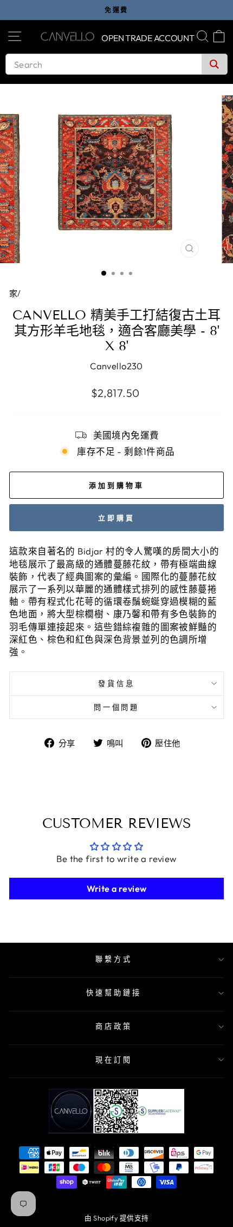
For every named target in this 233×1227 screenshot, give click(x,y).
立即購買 (116, 517)
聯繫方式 (113, 959)
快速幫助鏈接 (113, 992)
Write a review (117, 888)
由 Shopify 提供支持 (117, 1217)
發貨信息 (116, 683)
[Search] (214, 64)
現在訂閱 (113, 1059)
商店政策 (113, 1026)
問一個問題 (117, 707)
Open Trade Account (148, 37)
